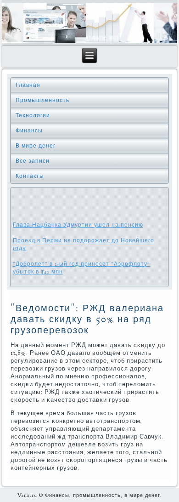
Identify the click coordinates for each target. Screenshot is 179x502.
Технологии (33, 115)
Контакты (30, 176)
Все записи (33, 161)
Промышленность (42, 100)
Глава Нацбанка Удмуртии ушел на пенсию (78, 224)
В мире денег (36, 145)
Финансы (29, 130)
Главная (28, 85)
